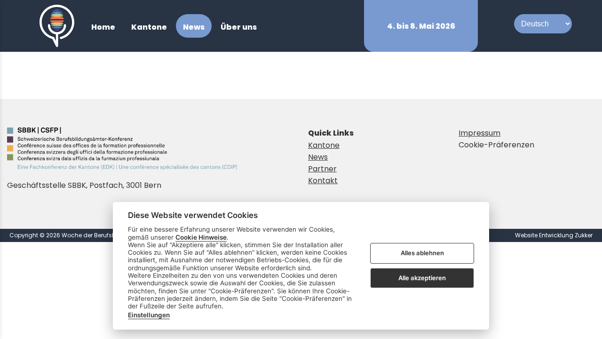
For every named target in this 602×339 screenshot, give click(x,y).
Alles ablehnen (422, 253)
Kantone (324, 145)
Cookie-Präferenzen (496, 144)
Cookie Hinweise (201, 237)
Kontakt (323, 180)
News (318, 157)
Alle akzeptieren (422, 278)
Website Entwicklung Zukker (554, 235)
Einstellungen (149, 315)
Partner (322, 168)
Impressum (479, 133)
